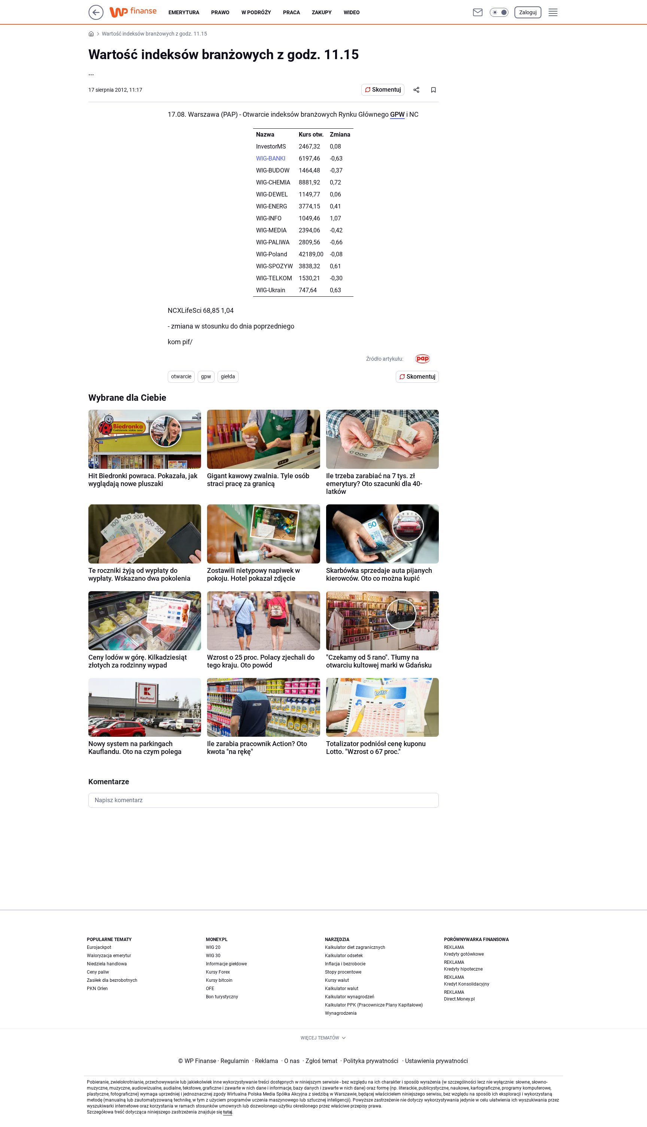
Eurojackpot (99, 947)
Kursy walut (337, 980)
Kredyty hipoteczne (463, 969)
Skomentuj (386, 89)
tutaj (227, 1112)
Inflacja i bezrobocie (345, 963)
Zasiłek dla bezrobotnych (112, 980)
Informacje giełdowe (226, 963)
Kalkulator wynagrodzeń (349, 996)
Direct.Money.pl (459, 999)
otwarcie (181, 376)
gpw (206, 376)
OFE (210, 988)
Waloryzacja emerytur (109, 955)
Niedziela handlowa (107, 963)
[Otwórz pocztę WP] (478, 12)
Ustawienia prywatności (435, 1061)
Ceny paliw (98, 972)
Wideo (352, 12)
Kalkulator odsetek (344, 955)
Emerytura (183, 12)
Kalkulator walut (341, 988)
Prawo (220, 12)
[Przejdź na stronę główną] (96, 17)
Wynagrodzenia (341, 1013)
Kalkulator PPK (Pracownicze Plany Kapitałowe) (374, 1005)
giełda (228, 376)
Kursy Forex (218, 972)
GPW (397, 114)
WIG (261, 158)
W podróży (256, 12)
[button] (499, 12)
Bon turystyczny (222, 996)
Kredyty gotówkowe (464, 954)
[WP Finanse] (138, 12)
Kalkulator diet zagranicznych (355, 947)
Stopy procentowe (343, 972)
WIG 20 (213, 947)
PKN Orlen (97, 988)
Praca (291, 12)
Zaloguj (528, 12)
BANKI (276, 158)
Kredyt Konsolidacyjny (466, 984)
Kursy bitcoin (219, 980)
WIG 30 (213, 955)
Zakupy (322, 12)
